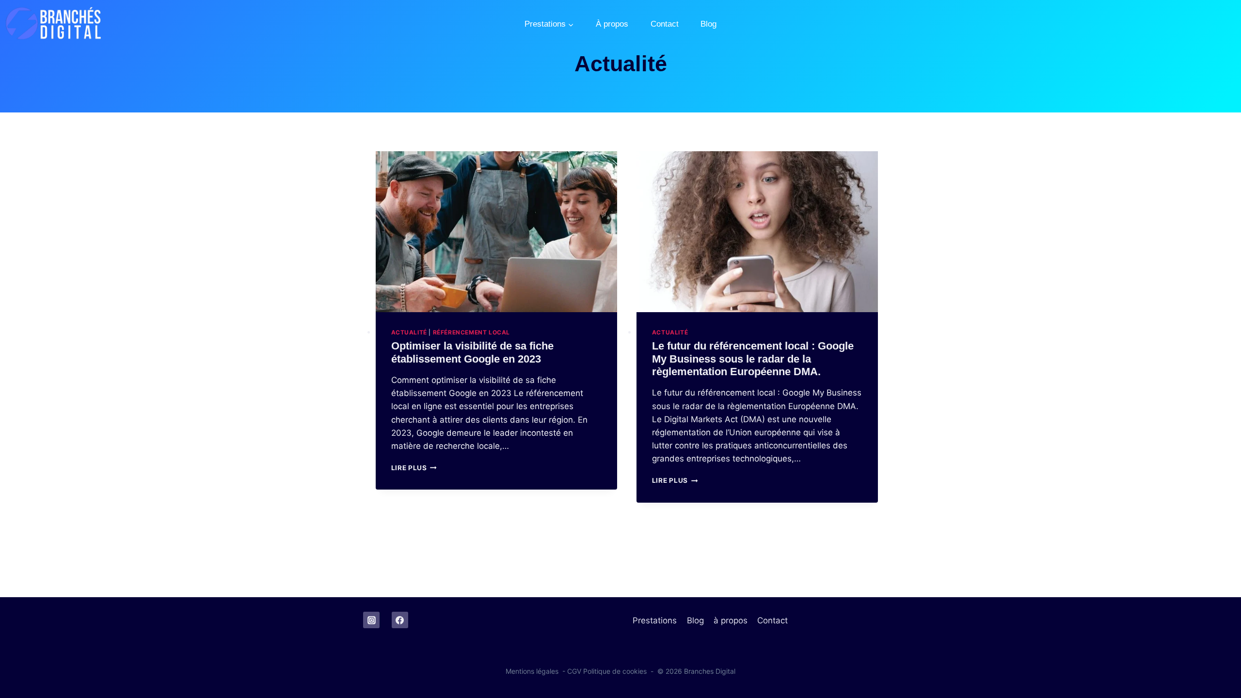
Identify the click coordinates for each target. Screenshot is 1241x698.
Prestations (655, 620)
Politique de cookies (615, 671)
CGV (574, 671)
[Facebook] (400, 620)
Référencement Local (471, 332)
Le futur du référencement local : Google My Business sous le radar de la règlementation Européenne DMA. (753, 359)
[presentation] (496, 231)
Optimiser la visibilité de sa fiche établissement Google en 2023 (472, 352)
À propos (612, 24)
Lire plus (414, 468)
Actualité (409, 332)
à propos (731, 620)
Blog (708, 24)
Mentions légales (532, 671)
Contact (665, 24)
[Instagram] (371, 620)
